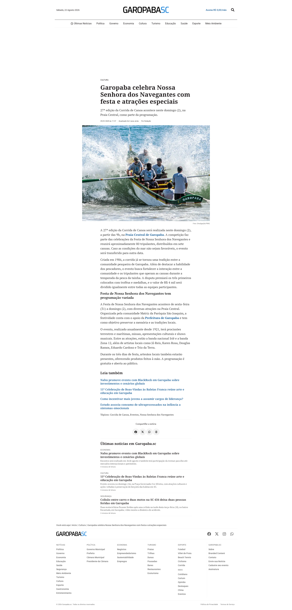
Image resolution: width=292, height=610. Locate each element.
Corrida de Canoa (119, 414)
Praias (151, 549)
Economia (105, 450)
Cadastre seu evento (218, 565)
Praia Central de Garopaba (144, 235)
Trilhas (151, 553)
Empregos (122, 561)
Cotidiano (182, 574)
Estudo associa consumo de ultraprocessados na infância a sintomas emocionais (140, 406)
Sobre (211, 549)
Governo (60, 553)
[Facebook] (209, 534)
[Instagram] (224, 534)
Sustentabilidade (125, 557)
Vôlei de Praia (184, 553)
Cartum (181, 578)
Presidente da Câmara (97, 561)
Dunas (151, 557)
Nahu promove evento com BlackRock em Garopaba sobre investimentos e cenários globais (139, 381)
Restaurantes (154, 569)
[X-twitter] (217, 534)
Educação (61, 561)
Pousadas (152, 561)
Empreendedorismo (126, 553)
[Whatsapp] (232, 534)
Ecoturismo (153, 573)
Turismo (60, 577)
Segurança (105, 496)
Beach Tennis (184, 557)
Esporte (60, 585)
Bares (150, 565)
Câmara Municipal (95, 557)
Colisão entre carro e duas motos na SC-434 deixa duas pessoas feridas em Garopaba (143, 501)
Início (74, 525)
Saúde (59, 565)
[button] (233, 10)
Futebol (181, 549)
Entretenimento (63, 593)
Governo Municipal (96, 549)
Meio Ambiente (63, 573)
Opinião (182, 582)
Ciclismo (182, 561)
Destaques (183, 586)
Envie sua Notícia (217, 561)
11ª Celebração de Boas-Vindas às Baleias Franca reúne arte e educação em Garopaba (142, 391)
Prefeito (91, 553)
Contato (212, 557)
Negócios (121, 549)
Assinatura (214, 569)
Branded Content (217, 553)
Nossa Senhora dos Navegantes (157, 414)
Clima (181, 590)
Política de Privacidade (209, 604)
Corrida (181, 565)
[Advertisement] (91, 52)
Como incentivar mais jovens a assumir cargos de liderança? (141, 399)
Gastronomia (62, 589)
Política (60, 549)
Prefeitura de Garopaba (162, 318)
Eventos (134, 414)
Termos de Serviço (227, 604)
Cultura (104, 80)
